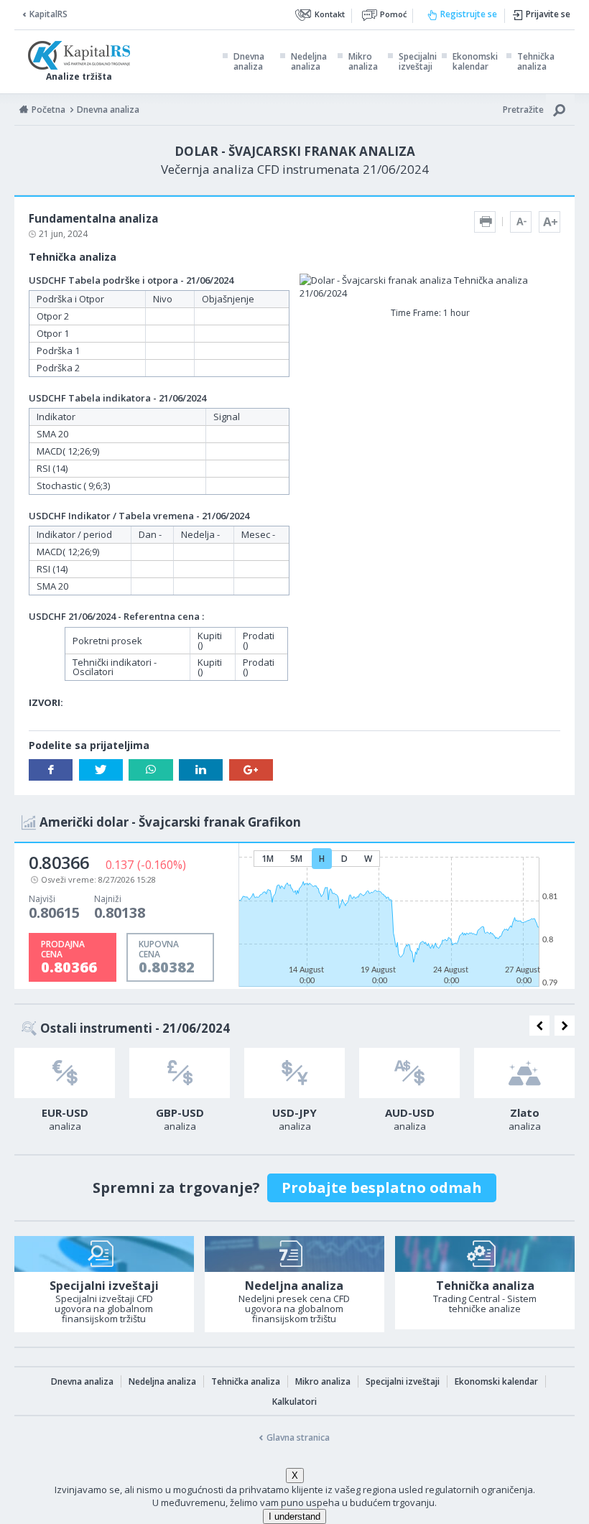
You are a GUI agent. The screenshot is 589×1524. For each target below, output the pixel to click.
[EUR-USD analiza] (64, 1073)
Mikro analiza (363, 62)
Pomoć (393, 14)
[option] (64, 1094)
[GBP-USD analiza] (179, 1073)
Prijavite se (548, 14)
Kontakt (330, 14)
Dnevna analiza (248, 62)
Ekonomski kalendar (475, 62)
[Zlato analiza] (524, 1073)
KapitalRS (48, 14)
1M (267, 858)
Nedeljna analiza (309, 62)
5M (296, 858)
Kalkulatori (294, 1401)
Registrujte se (468, 14)
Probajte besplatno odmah (382, 1187)
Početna (48, 109)
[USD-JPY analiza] (294, 1073)
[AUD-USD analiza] (409, 1073)
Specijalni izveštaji (418, 62)
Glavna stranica (298, 1437)
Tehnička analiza (536, 62)
